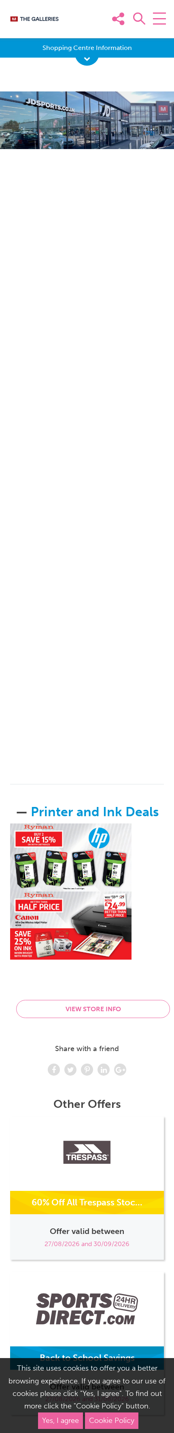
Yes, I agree (60, 1420)
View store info (93, 1009)
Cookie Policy (111, 1420)
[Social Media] (157, 31)
